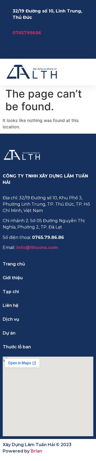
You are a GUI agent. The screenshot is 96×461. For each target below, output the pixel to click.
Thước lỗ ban (17, 346)
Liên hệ (10, 305)
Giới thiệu (13, 277)
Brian (36, 451)
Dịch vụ (11, 319)
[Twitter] (73, 48)
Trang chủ (14, 264)
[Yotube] (85, 48)
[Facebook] (49, 48)
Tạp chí (11, 291)
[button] (87, 71)
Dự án (9, 333)
